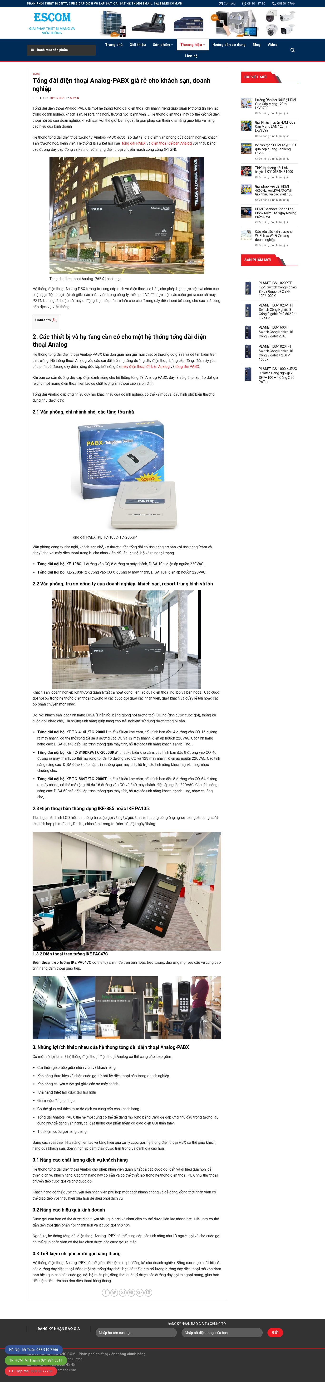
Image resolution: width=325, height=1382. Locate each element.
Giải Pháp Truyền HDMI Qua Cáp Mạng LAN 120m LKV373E (275, 126)
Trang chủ (114, 45)
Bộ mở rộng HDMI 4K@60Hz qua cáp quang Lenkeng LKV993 (275, 149)
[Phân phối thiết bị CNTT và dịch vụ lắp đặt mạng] (58, 23)
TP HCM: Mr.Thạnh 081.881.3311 (36, 1360)
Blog (256, 45)
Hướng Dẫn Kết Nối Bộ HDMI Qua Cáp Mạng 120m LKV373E (275, 104)
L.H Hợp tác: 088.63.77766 (31, 1371)
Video (272, 45)
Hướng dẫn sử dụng (229, 45)
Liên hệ (191, 56)
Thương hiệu (191, 45)
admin (74, 98)
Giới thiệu (138, 45)
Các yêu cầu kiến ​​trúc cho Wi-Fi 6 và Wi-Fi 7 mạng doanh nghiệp (274, 236)
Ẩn (54, 320)
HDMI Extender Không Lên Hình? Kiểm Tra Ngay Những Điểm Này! (275, 213)
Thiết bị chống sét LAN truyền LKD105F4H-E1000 (274, 170)
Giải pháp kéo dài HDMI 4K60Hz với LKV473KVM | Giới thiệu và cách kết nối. (273, 190)
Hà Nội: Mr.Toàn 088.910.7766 (33, 1350)
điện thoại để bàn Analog (171, 143)
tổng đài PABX (134, 143)
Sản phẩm (161, 45)
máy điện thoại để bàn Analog (146, 366)
